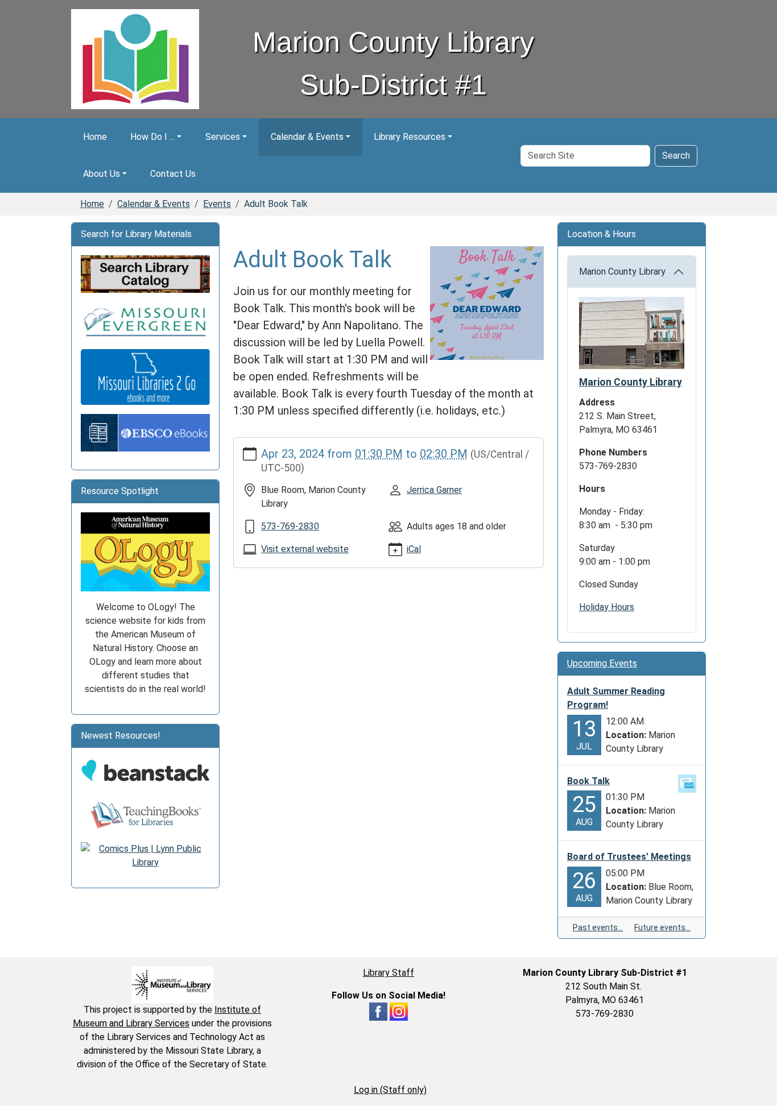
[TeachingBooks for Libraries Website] (145, 814)
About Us (101, 173)
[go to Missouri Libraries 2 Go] (145, 376)
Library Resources (409, 136)
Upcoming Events (602, 663)
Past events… (598, 927)
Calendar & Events (307, 136)
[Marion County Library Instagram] (399, 1010)
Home (95, 136)
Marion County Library (622, 271)
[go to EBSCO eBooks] (145, 431)
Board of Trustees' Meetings (629, 856)
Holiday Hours (606, 607)
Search (676, 155)
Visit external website (305, 549)
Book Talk (588, 781)
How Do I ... (152, 136)
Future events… (662, 927)
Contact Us (173, 173)
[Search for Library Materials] (145, 273)
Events (217, 203)
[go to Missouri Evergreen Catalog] (145, 320)
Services (222, 136)
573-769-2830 (290, 526)
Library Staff (388, 972)
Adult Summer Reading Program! (616, 698)
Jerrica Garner (434, 489)
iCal (414, 549)
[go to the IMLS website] (172, 984)
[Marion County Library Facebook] (378, 1010)
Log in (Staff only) (390, 1089)
